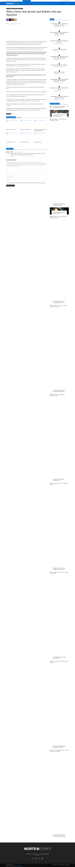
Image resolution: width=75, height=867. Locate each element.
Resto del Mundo (20, 8)
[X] (66, 1)
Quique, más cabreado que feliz (59, 49)
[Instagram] (64, 1)
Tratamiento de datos (61, 864)
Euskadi (38, 3)
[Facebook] (62, 1)
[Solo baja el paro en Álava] (12, 136)
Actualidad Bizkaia (14, 8)
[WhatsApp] (15, 20)
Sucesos (34, 3)
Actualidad (30, 3)
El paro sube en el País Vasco (11, 129)
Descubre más (37, 855)
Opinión (42, 3)
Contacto (54, 3)
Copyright (67, 864)
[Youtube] (68, 1)
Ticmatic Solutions (19, 865)
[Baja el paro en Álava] (40, 136)
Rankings (47, 3)
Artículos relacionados (11, 117)
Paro (12, 113)
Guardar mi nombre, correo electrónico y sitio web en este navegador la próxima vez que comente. (26, 182)
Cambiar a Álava (23, 3)
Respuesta (11, 156)
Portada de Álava (19, 0)
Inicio (7, 6)
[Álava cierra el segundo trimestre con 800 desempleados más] (40, 124)
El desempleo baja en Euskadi (25, 129)
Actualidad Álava (12, 6)
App (50, 3)
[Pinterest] (13, 20)
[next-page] (9, 144)
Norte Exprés (56, 26)
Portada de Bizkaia (26, 0)
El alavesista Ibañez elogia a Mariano (59, 65)
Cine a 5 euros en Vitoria (59, 72)
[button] (67, 3)
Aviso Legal (54, 864)
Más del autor (19, 117)
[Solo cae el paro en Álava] (26, 136)
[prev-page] (7, 144)
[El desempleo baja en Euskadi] (26, 124)
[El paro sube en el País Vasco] (12, 124)
